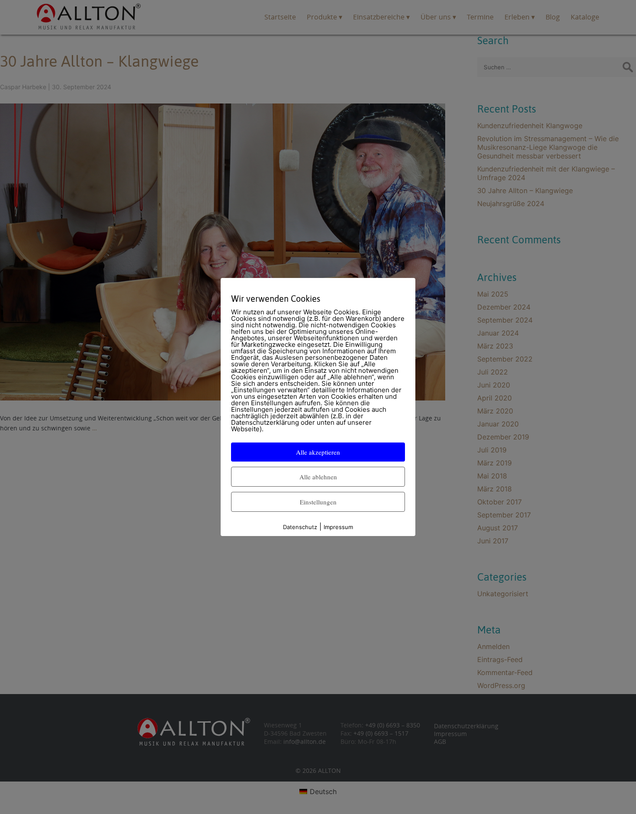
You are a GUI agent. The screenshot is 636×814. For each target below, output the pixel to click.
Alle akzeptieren (318, 452)
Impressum (338, 526)
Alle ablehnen (318, 476)
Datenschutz (300, 526)
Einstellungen (318, 501)
